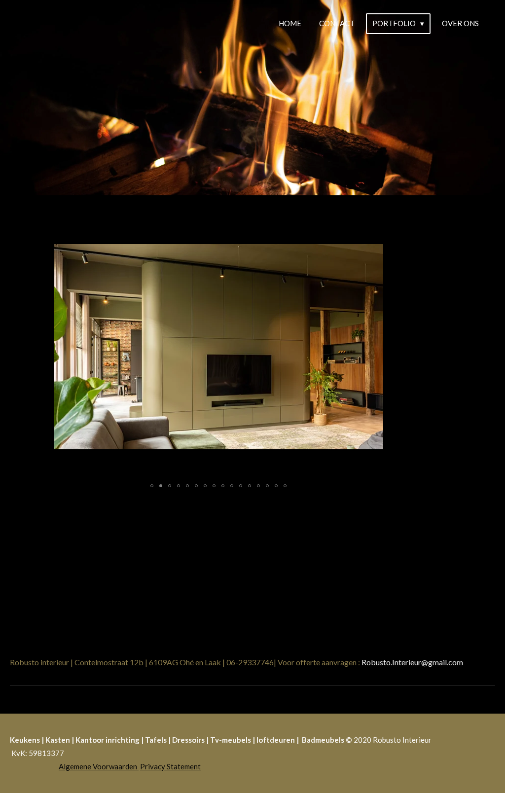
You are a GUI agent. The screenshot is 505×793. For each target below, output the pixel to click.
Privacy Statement (170, 766)
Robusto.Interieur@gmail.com (412, 662)
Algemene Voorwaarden (99, 766)
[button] (374, 224)
